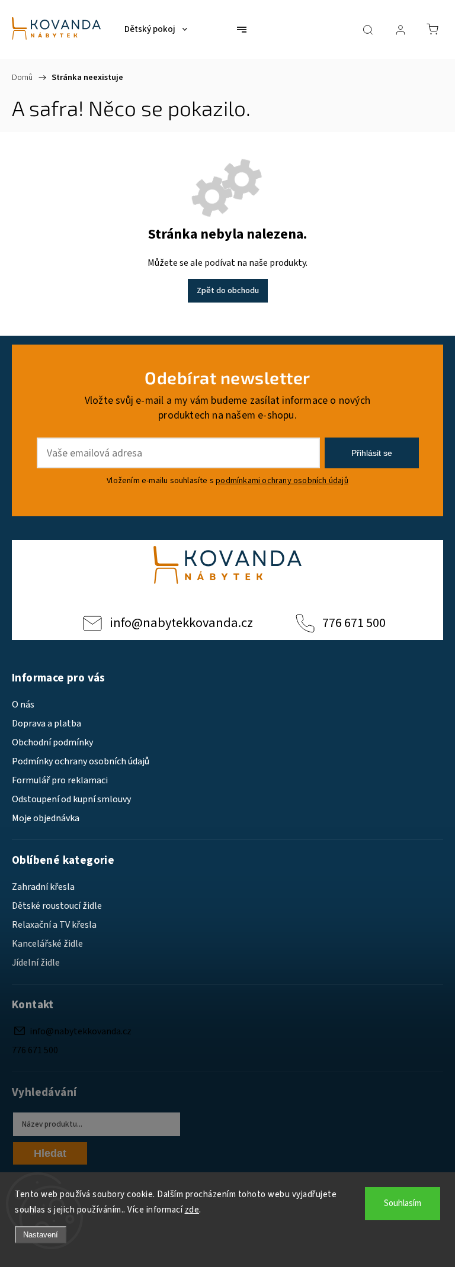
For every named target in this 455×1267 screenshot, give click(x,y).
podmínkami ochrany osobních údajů (282, 480)
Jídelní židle (36, 962)
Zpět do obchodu (228, 291)
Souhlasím (402, 1203)
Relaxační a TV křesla (54, 924)
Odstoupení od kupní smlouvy (71, 799)
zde (192, 1210)
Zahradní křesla (43, 886)
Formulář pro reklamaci (60, 780)
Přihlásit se (371, 453)
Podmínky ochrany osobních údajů (80, 761)
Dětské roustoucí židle (57, 905)
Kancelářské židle (47, 943)
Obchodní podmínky (52, 742)
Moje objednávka (45, 818)
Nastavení (40, 1234)
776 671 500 (354, 622)
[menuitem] (155, 29)
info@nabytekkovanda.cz (181, 622)
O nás (23, 704)
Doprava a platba (46, 723)
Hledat (50, 1153)
